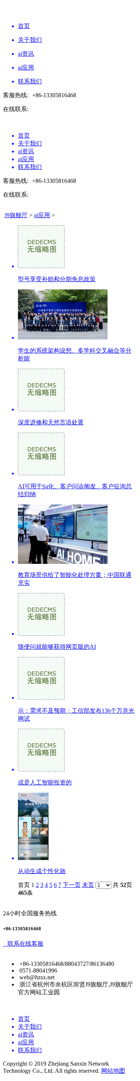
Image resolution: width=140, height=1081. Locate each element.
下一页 (72, 885)
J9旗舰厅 (16, 215)
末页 (88, 885)
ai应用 (42, 215)
